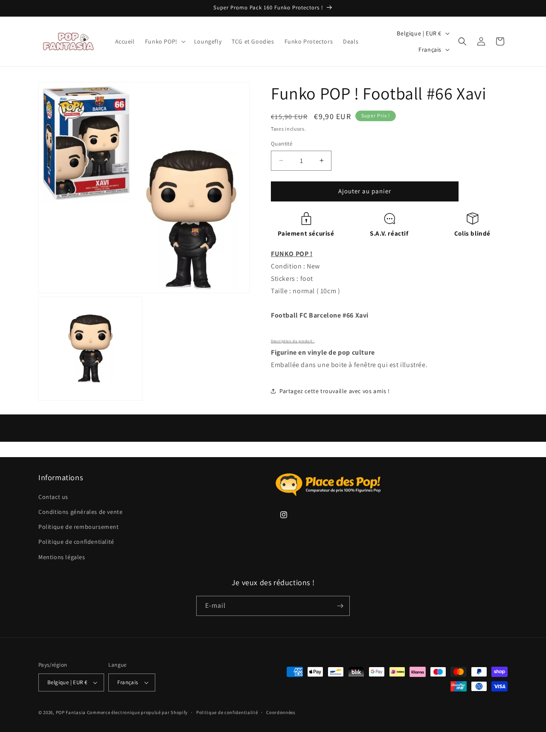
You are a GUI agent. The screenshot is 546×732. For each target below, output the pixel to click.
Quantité (281, 143)
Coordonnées (281, 712)
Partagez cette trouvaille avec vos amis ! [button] (334, 391)
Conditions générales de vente (80, 512)
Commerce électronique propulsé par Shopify (137, 712)
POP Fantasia (71, 712)
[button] (164, 41)
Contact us (53, 497)
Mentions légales (61, 557)
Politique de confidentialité (76, 541)
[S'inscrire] (340, 606)
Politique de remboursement (78, 527)
